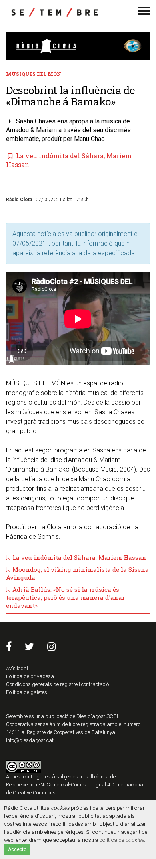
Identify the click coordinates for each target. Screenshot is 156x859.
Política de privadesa (30, 676)
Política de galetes (26, 692)
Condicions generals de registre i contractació (57, 684)
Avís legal (17, 668)
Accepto (17, 849)
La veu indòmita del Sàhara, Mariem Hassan (79, 557)
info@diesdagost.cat (30, 740)
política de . (122, 840)
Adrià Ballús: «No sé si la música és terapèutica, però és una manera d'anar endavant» (65, 597)
